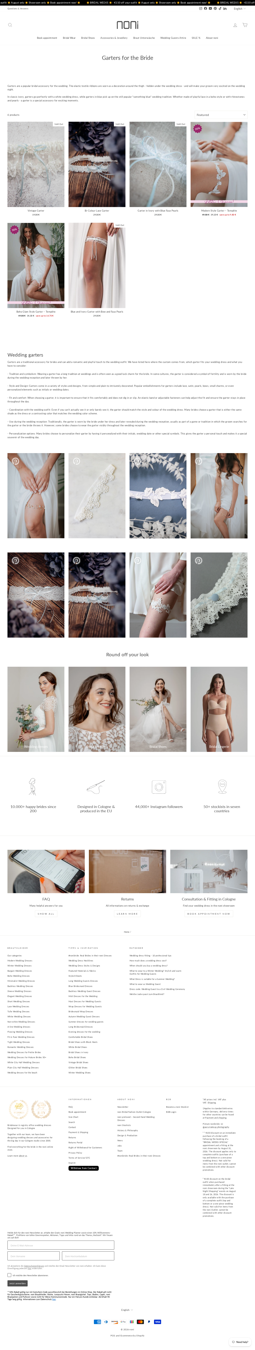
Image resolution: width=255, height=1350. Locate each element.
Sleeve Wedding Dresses (19, 991)
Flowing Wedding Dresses (19, 1032)
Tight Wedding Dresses (18, 1042)
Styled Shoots (75, 976)
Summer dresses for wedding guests (86, 1021)
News (120, 1140)
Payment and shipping (215, 1117)
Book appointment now (208, 913)
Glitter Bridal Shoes (78, 1067)
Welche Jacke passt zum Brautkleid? (147, 994)
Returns (72, 1137)
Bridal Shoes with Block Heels (83, 1042)
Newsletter (122, 1107)
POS (113, 1335)
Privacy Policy (75, 1152)
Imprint (72, 1163)
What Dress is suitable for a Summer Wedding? (152, 979)
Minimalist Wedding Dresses (21, 981)
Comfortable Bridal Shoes (81, 1037)
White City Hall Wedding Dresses (23, 1062)
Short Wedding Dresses (18, 1001)
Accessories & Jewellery (114, 37)
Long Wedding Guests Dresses (83, 981)
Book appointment (47, 37)
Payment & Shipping (78, 1132)
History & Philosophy (127, 1130)
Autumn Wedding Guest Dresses (84, 1016)
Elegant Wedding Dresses (19, 996)
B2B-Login (171, 1112)
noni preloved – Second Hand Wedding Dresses (136, 1118)
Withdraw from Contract (84, 1168)
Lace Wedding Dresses (18, 1006)
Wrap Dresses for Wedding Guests (85, 1006)
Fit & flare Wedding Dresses (21, 1037)
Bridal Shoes (88, 37)
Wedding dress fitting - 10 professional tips (150, 955)
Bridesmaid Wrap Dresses (81, 1011)
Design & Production (127, 1135)
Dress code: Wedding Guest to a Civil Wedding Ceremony (157, 989)
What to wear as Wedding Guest (145, 984)
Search (72, 1122)
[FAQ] (46, 871)
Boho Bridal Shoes (77, 1057)
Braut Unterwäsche (144, 37)
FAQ (71, 1107)
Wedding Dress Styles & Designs (84, 965)
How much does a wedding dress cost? (148, 960)
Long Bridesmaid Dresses (81, 1027)
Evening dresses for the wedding (84, 1032)
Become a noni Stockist (177, 1107)
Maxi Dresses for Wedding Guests (85, 1001)
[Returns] (127, 871)
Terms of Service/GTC (79, 1158)
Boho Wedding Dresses (18, 976)
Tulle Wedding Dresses (18, 1011)
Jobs (119, 1145)
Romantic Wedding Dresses (20, 1047)
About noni (212, 37)
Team (119, 1150)
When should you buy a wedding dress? (149, 965)
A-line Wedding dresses (18, 1027)
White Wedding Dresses (19, 1016)
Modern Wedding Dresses (19, 960)
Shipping (212, 1102)
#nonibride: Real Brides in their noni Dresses (90, 955)
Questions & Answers (17, 8)
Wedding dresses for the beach (22, 1072)
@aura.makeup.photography (216, 1127)
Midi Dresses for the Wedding (83, 996)
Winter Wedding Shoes (80, 1072)
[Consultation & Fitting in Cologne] (209, 871)
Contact (72, 1127)
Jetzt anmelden (17, 1283)
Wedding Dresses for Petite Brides (24, 1052)
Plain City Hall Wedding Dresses (23, 1067)
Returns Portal (76, 1142)
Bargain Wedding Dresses (19, 971)
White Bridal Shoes (78, 1047)
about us (23, 1155)
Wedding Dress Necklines (81, 960)
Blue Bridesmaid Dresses (80, 986)
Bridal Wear (69, 37)
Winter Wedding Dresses (19, 965)
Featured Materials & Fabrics (82, 971)
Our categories (14, 955)
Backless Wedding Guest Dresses (85, 991)
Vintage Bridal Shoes (78, 1062)
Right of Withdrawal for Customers (85, 1147)
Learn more (127, 913)
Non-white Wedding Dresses (21, 1021)
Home (127, 932)
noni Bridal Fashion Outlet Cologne (134, 1112)
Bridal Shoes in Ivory (78, 1052)
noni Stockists (124, 1125)
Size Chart (73, 1117)
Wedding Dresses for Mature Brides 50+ (26, 1057)
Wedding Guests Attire (173, 37)
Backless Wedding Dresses (20, 986)
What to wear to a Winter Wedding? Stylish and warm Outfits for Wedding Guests (155, 972)
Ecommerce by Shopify (132, 1335)
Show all (46, 913)
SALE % (196, 37)
